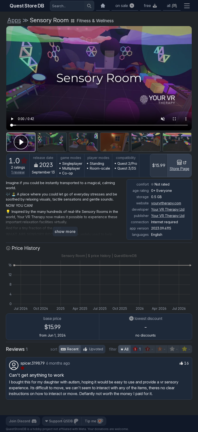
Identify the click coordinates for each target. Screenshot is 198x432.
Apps (14, 20)
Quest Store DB (27, 6)
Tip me (90, 421)
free (147, 5)
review (18, 172)
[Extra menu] (187, 5)
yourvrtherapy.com (166, 203)
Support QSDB (59, 421)
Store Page (179, 168)
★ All (124, 349)
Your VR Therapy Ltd (167, 209)
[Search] (89, 6)
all (168, 5)
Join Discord (19, 421)
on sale (121, 5)
